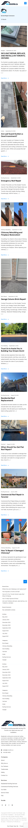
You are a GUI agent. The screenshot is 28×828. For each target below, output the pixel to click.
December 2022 (6, 622)
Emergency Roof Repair (11, 181)
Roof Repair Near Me (12, 826)
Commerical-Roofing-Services (9, 786)
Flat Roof (3, 444)
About (2, 760)
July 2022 (4, 633)
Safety (3, 772)
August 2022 (5, 630)
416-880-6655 (7, 752)
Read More (4, 78)
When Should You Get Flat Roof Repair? (12, 448)
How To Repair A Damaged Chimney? (12, 551)
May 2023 (4, 617)
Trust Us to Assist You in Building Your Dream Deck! (12, 349)
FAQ (2, 795)
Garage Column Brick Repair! (13, 299)
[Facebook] (9, 805)
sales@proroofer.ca (8, 750)
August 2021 (5, 636)
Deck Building (4, 345)
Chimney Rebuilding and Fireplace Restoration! (11, 233)
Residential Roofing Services (9, 783)
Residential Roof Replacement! (8, 399)
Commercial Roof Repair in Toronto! (12, 495)
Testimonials (4, 769)
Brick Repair (4, 296)
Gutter (2, 131)
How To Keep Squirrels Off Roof (10, 598)
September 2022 (6, 628)
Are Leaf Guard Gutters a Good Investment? (12, 135)
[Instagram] (2, 805)
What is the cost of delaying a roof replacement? (14, 589)
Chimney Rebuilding (6, 229)
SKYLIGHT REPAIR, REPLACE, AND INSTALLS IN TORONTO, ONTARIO (13, 55)
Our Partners (4, 766)
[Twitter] (5, 805)
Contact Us (4, 775)
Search (25, 581)
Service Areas (5, 792)
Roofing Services (5, 178)
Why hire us (4, 763)
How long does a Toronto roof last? (11, 591)
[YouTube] (12, 805)
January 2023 (5, 619)
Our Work (3, 789)
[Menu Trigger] (25, 3)
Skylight (3, 50)
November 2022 (6, 625)
